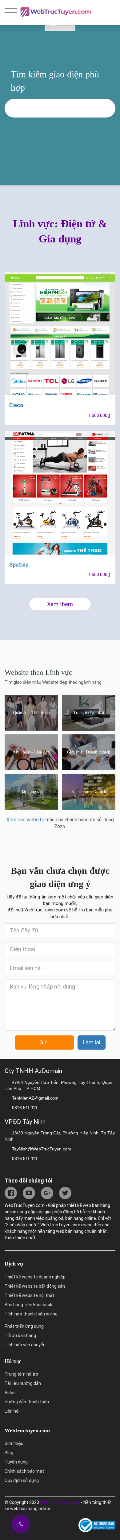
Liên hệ (12, 1411)
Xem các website (25, 820)
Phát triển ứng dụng (24, 1326)
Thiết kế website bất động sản (35, 1286)
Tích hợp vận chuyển (25, 1344)
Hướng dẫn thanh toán (27, 1401)
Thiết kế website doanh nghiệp (35, 1276)
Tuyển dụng (16, 1461)
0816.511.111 (25, 1107)
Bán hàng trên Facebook (28, 1304)
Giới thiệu (14, 1443)
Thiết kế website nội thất (29, 1295)
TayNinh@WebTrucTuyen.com (41, 1148)
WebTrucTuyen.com (60, 1502)
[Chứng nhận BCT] (96, 1525)
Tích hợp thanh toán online (31, 1313)
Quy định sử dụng (22, 1480)
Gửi (44, 1042)
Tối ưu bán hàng (20, 1335)
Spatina (19, 564)
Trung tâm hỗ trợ (21, 1374)
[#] (11, 1192)
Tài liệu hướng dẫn (23, 1383)
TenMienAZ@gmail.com (35, 1098)
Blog (9, 1452)
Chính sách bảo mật (24, 1471)
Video (10, 1392)
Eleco (16, 405)
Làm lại (91, 1042)
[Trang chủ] (55, 11)
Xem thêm (60, 604)
